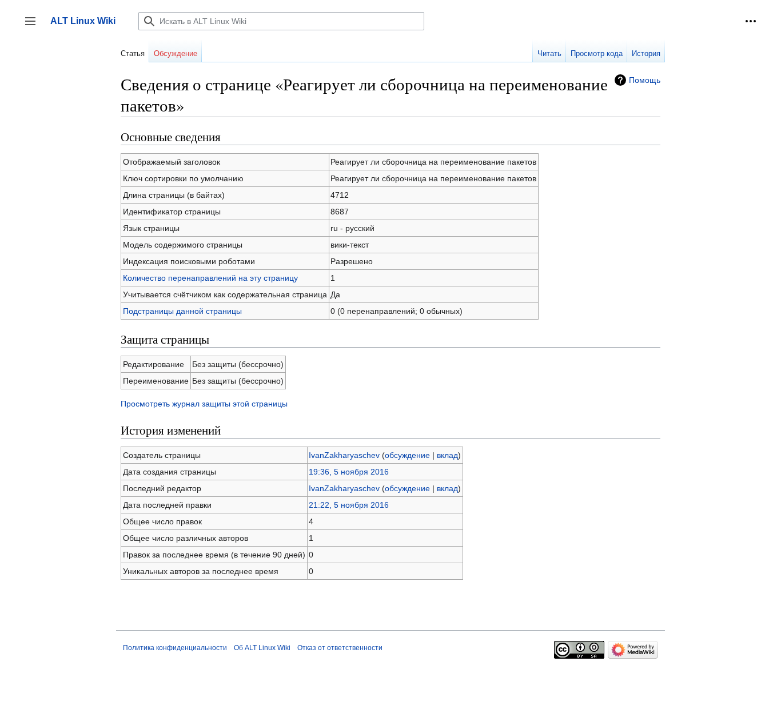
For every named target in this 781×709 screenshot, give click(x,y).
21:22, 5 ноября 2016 (349, 504)
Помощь (644, 80)
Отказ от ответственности (339, 648)
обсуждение (407, 455)
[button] (751, 21)
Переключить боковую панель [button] (34, 26)
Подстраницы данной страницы (182, 311)
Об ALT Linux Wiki (262, 648)
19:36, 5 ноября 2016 (349, 471)
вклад (447, 455)
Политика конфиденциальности (175, 648)
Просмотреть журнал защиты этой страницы (204, 403)
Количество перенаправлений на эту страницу (210, 277)
